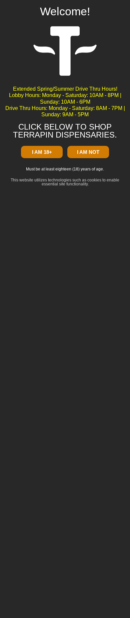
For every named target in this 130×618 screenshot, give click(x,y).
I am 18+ (42, 152)
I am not (88, 152)
